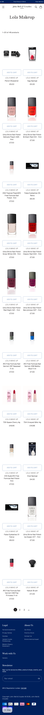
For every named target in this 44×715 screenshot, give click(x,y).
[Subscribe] (39, 678)
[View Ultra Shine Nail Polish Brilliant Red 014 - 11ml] (32, 107)
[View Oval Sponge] (32, 448)
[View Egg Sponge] (32, 53)
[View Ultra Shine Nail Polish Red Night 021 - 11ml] (11, 280)
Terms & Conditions (8, 630)
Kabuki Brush (32, 590)
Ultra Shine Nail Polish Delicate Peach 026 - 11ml (12, 136)
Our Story (27, 630)
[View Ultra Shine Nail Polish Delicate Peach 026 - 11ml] (11, 107)
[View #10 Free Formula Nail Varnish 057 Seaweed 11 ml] (11, 336)
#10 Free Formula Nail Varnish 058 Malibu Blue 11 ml (32, 366)
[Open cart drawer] (40, 7)
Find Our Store (29, 633)
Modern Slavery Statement (7, 645)
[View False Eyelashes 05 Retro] (32, 166)
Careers (4, 658)
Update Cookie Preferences (7, 640)
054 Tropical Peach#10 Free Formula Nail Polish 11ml (12, 195)
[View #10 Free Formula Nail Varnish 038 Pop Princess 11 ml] (11, 563)
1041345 (23, 688)
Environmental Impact (31, 639)
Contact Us (28, 636)
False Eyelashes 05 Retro (32, 194)
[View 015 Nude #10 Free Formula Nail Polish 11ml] (11, 448)
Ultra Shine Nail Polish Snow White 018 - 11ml (12, 252)
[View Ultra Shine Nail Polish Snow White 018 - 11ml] (11, 224)
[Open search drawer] (36, 7)
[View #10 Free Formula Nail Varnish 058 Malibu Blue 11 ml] (32, 336)
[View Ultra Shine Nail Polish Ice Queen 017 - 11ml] (32, 507)
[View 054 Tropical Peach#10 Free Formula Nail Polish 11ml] (11, 166)
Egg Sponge (32, 81)
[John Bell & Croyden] (22, 7)
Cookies (5, 636)
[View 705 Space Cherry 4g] (11, 395)
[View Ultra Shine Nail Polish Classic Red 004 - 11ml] (32, 224)
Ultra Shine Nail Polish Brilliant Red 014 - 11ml (32, 135)
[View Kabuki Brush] (32, 563)
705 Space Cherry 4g (11, 422)
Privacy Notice (7, 633)
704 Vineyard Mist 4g (32, 422)
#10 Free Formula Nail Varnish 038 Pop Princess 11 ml (11, 592)
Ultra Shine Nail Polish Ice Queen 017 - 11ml (32, 535)
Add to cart (12, 72)
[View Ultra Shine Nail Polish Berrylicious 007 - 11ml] (32, 280)
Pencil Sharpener (12, 81)
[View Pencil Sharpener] (11, 53)
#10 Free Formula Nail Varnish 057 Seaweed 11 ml (11, 366)
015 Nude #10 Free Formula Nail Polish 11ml (11, 478)
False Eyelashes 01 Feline (11, 535)
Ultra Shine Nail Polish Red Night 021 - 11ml (12, 309)
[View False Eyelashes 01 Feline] (11, 507)
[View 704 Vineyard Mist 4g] (32, 395)
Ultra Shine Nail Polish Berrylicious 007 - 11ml (32, 309)
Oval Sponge (32, 476)
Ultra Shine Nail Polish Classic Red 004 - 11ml (32, 252)
